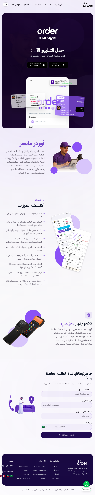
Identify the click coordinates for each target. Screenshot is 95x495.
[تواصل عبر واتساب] (86, 484)
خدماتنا (48, 4)
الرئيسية (58, 4)
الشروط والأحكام (41, 489)
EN (6, 4)
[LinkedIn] (7, 466)
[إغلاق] (91, 489)
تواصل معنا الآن (68, 434)
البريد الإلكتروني (87, 400)
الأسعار (26, 4)
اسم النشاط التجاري (85, 389)
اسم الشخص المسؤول (84, 411)
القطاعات (37, 4)
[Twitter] (11, 466)
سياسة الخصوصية (27, 489)
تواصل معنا (15, 4)
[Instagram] (2, 466)
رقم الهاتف (88, 422)
